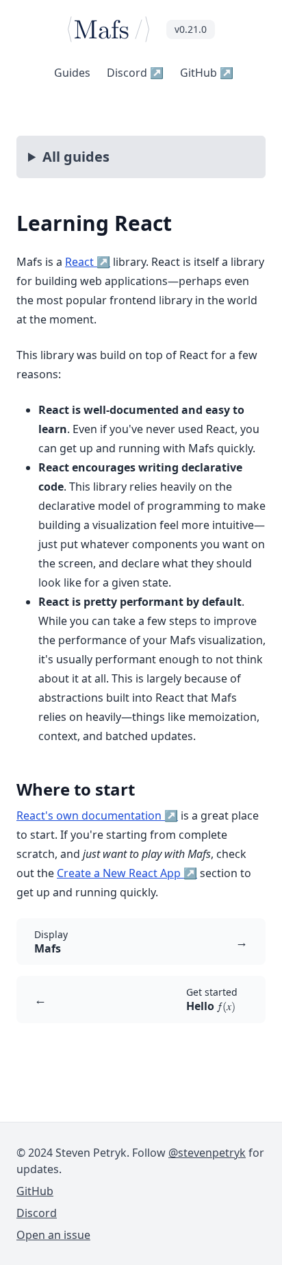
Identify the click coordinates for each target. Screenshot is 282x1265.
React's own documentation (97, 815)
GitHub (206, 72)
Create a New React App (127, 873)
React (87, 261)
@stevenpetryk (207, 1152)
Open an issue (53, 1234)
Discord (135, 72)
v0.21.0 (191, 29)
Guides (72, 72)
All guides (76, 156)
